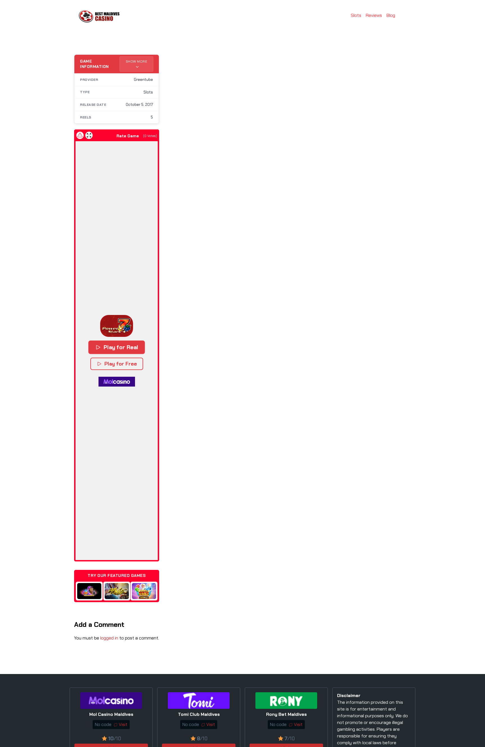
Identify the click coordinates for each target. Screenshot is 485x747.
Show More (136, 61)
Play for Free (120, 363)
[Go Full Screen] (89, 135)
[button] (116, 326)
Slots (356, 15)
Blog (390, 15)
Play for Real (120, 347)
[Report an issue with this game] (80, 135)
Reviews (374, 15)
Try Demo (88, 590)
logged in (109, 638)
